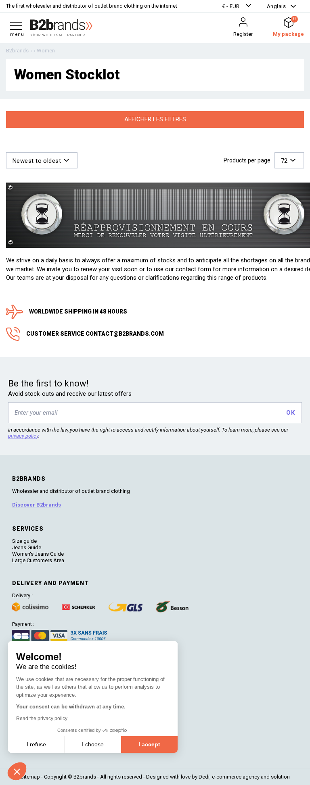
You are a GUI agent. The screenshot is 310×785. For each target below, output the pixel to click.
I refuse (36, 744)
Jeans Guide (26, 547)
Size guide (24, 541)
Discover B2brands (36, 505)
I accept (149, 744)
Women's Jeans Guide (38, 554)
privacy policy (23, 436)
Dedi (204, 777)
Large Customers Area (38, 560)
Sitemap (30, 777)
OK (290, 412)
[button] (238, 6)
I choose (93, 744)
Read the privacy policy (41, 718)
